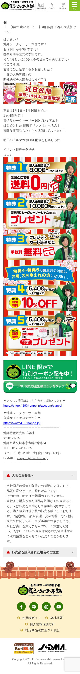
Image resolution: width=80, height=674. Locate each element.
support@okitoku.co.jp (32, 458)
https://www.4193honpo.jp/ (21, 423)
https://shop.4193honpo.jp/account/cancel (32, 405)
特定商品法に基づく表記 (42, 630)
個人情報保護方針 (42, 624)
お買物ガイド (31, 618)
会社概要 (56, 618)
